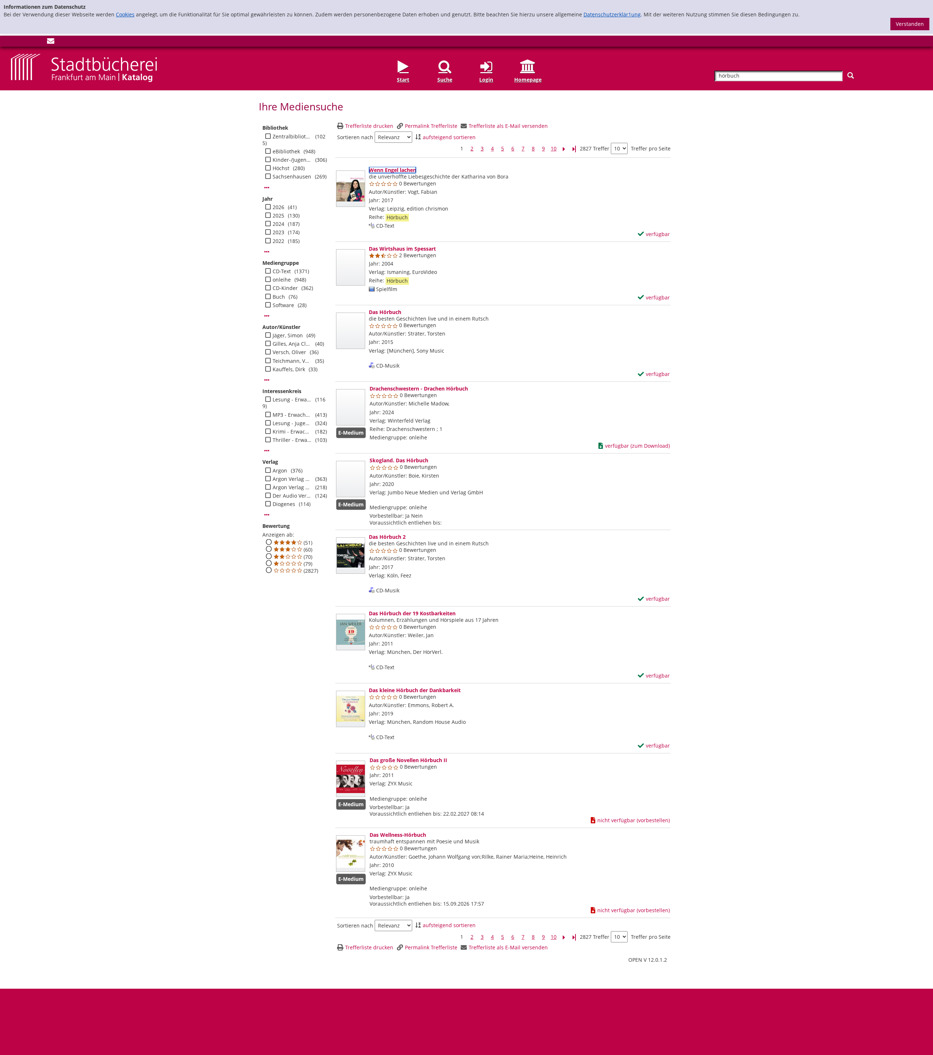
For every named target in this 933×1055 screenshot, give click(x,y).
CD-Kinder (285, 288)
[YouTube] (38, 42)
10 (554, 148)
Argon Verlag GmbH (292, 479)
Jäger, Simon (288, 335)
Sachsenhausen (292, 176)
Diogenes (284, 504)
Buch (279, 297)
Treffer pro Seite (651, 148)
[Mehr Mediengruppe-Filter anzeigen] (266, 315)
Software (283, 305)
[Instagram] (26, 42)
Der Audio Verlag (292, 496)
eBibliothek (286, 151)
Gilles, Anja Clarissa (292, 344)
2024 (278, 224)
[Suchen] (850, 75)
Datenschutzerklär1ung (612, 14)
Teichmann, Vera (292, 361)
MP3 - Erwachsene (292, 415)
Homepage (528, 79)
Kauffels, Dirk (289, 369)
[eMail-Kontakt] (50, 42)
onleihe (282, 280)
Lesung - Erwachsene (292, 399)
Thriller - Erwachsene (292, 440)
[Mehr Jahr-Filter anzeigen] (266, 251)
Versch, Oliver (289, 352)
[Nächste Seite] (563, 148)
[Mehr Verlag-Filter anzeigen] (266, 514)
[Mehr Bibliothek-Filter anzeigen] (266, 187)
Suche (444, 79)
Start (403, 79)
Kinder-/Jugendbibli (292, 160)
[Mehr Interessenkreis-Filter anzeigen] (266, 450)
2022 (278, 241)
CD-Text (282, 271)
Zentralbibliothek (292, 136)
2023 (278, 232)
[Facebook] (14, 42)
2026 (278, 207)
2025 (278, 215)
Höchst (281, 168)
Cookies (125, 14)
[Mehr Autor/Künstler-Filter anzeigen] (266, 380)
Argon (280, 470)
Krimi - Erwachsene (292, 431)
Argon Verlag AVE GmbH (292, 487)
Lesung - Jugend (292, 423)
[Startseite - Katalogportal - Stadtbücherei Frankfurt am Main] (84, 67)
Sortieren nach (355, 137)
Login (486, 79)
